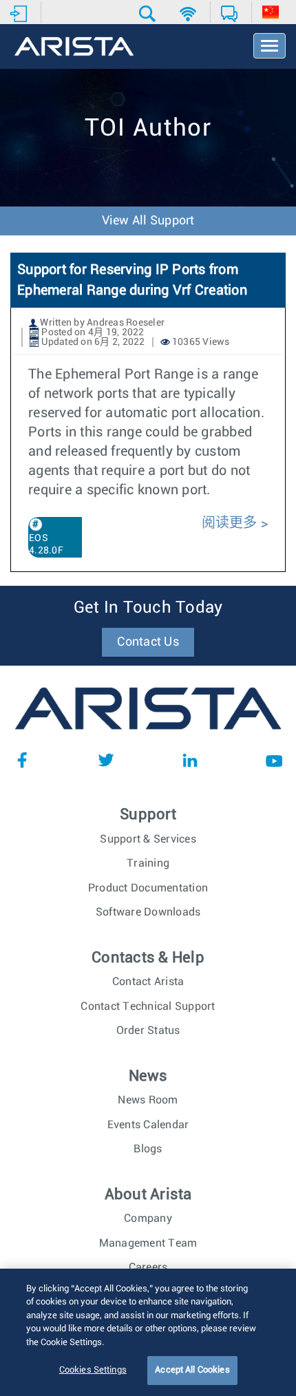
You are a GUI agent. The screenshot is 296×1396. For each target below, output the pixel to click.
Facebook (22, 760)
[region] (148, 1332)
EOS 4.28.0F (46, 544)
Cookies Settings (93, 1370)
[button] (149, 13)
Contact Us (148, 642)
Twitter (106, 760)
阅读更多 (229, 523)
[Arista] (74, 47)
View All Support (148, 221)
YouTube (274, 760)
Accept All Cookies (192, 1370)
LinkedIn (190, 760)
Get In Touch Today (148, 608)
